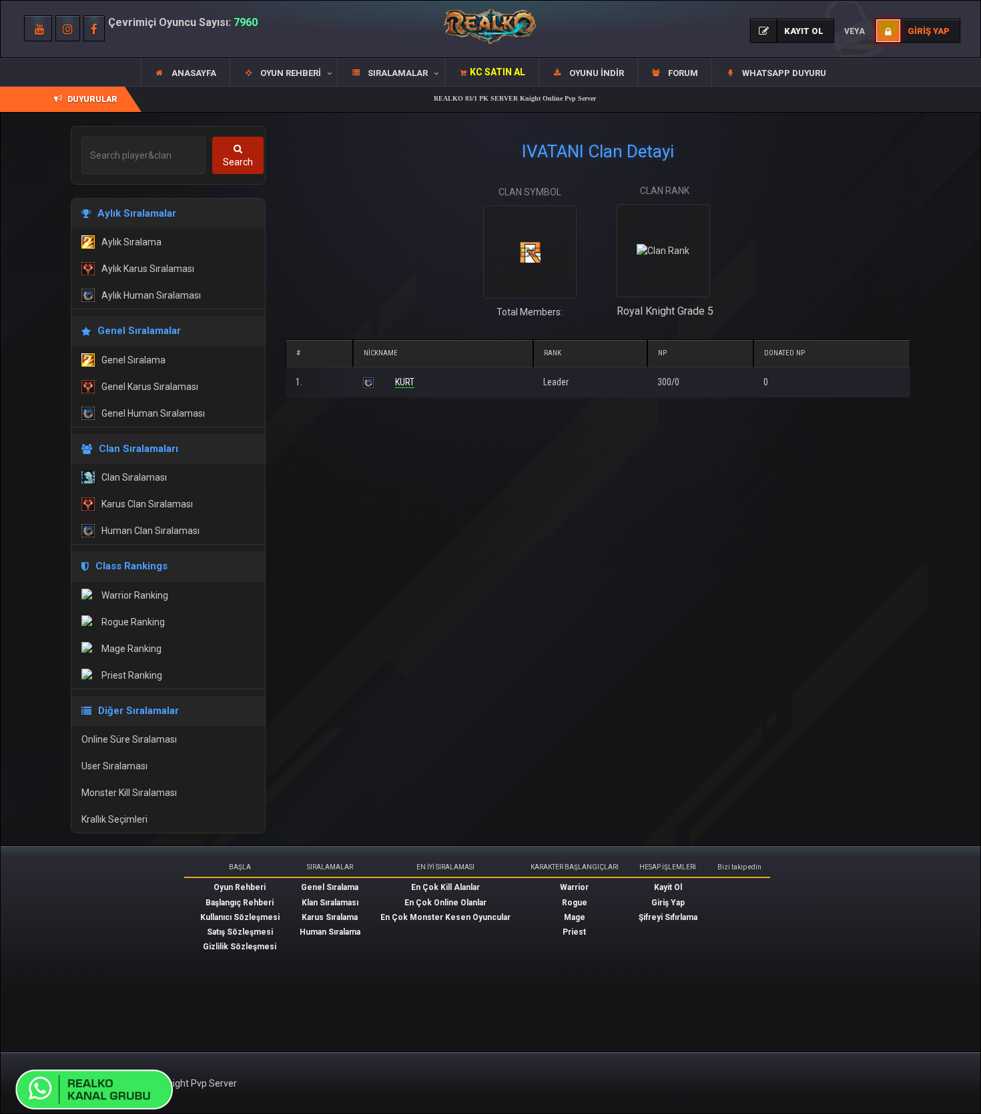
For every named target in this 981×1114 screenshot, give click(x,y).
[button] (283, 73)
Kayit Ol (668, 887)
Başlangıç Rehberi (240, 902)
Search (238, 162)
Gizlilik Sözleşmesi (239, 946)
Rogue (574, 902)
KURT (404, 382)
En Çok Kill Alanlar (445, 887)
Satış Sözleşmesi (240, 932)
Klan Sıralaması (330, 902)
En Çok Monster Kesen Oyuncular (445, 917)
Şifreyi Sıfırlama (668, 917)
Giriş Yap (668, 902)
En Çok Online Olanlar (445, 902)
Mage (574, 917)
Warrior (574, 887)
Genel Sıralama (329, 887)
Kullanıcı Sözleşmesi (240, 917)
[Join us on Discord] (96, 1088)
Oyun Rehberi (240, 887)
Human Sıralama (330, 932)
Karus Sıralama (330, 917)
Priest (574, 932)
